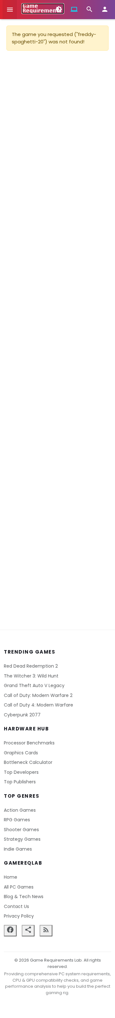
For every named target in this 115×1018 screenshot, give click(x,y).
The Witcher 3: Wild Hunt (31, 676)
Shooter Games (21, 829)
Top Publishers (20, 782)
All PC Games (19, 887)
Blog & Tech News (23, 896)
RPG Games (17, 820)
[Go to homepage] (43, 8)
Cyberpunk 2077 (22, 715)
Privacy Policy (19, 916)
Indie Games (18, 849)
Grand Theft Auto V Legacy (34, 685)
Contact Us (16, 906)
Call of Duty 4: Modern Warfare (38, 705)
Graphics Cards (21, 753)
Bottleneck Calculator (28, 762)
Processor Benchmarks (29, 743)
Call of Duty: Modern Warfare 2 (38, 695)
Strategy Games (22, 839)
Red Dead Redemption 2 (31, 666)
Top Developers (21, 772)
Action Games (20, 810)
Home (10, 877)
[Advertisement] (57, 332)
